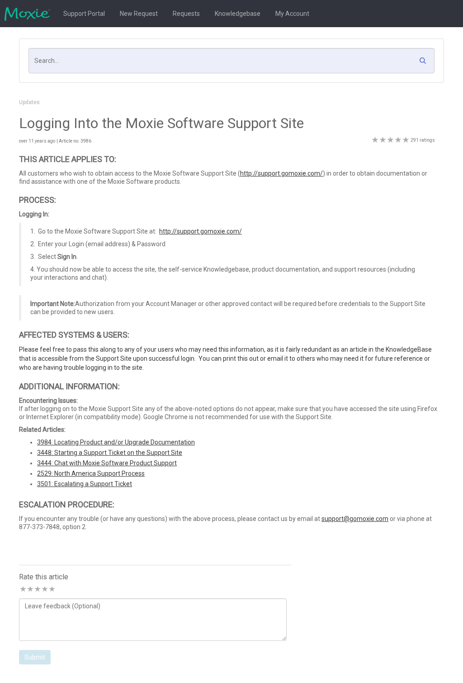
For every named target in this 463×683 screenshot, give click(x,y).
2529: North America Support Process (91, 473)
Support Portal (84, 13)
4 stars (44, 589)
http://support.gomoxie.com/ (281, 173)
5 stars (51, 589)
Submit (34, 657)
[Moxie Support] (29, 13)
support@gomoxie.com (354, 518)
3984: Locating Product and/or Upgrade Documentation (116, 442)
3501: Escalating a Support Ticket (84, 483)
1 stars (22, 589)
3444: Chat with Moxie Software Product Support (107, 463)
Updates (29, 102)
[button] (425, 62)
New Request (139, 13)
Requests (186, 13)
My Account (292, 13)
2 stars (29, 589)
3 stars (37, 589)
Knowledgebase (237, 13)
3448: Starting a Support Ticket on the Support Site (109, 452)
